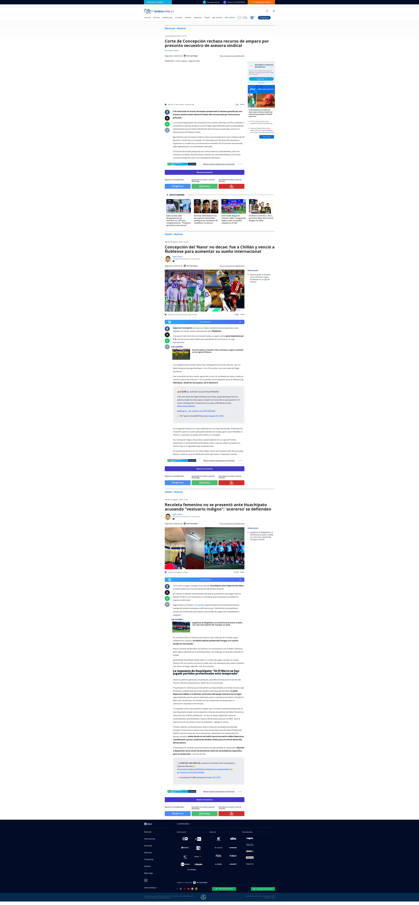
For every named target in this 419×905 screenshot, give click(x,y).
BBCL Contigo (230, 18)
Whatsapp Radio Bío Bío (264, 889)
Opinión (207, 18)
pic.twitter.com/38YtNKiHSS (202, 411)
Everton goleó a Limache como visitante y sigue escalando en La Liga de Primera (217, 351)
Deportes (188, 18)
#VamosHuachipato (186, 769)
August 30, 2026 (216, 416)
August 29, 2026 (213, 777)
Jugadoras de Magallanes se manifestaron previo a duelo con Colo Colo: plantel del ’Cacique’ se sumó (217, 624)
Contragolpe (198, 605)
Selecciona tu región (155, 2)
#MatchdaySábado (186, 406)
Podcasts (147, 18)
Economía (178, 18)
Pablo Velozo (177, 257)
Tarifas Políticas (150, 888)
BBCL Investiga (217, 18)
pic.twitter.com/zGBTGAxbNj (190, 772)
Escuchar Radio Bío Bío (262, 2)
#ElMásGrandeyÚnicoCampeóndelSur (213, 769)
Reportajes (148, 873)
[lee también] (181, 354)
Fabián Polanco (173, 50)
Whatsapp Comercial (226, 889)
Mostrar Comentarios (205, 172)
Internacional (168, 18)
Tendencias (198, 18)
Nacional (156, 18)
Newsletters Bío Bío (213, 2)
